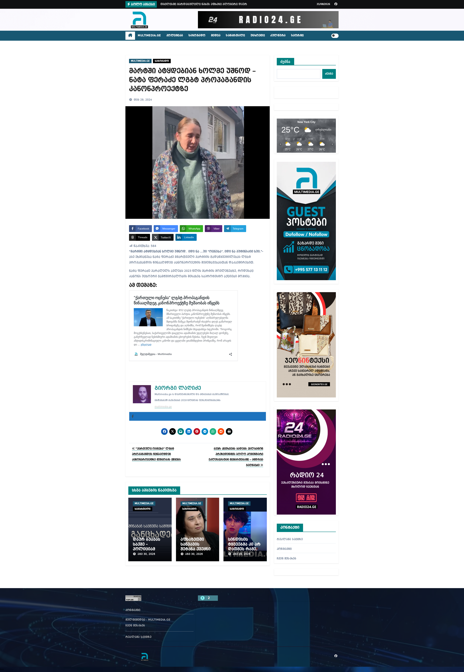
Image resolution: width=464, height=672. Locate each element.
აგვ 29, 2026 (241, 554)
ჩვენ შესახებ (286, 558)
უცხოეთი (257, 35)
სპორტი (297, 35)
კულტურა (278, 35)
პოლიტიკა (174, 35)
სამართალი (235, 35)
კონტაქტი (284, 549)
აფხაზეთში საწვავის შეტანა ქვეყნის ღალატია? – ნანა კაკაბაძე (197, 549)
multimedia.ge (163, 406)
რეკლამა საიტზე (290, 539)
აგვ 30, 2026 (146, 554)
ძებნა (285, 61)
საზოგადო (197, 35)
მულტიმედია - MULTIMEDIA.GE (147, 619)
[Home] (130, 36)
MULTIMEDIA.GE (149, 35)
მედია (216, 35)
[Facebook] (132, 416)
